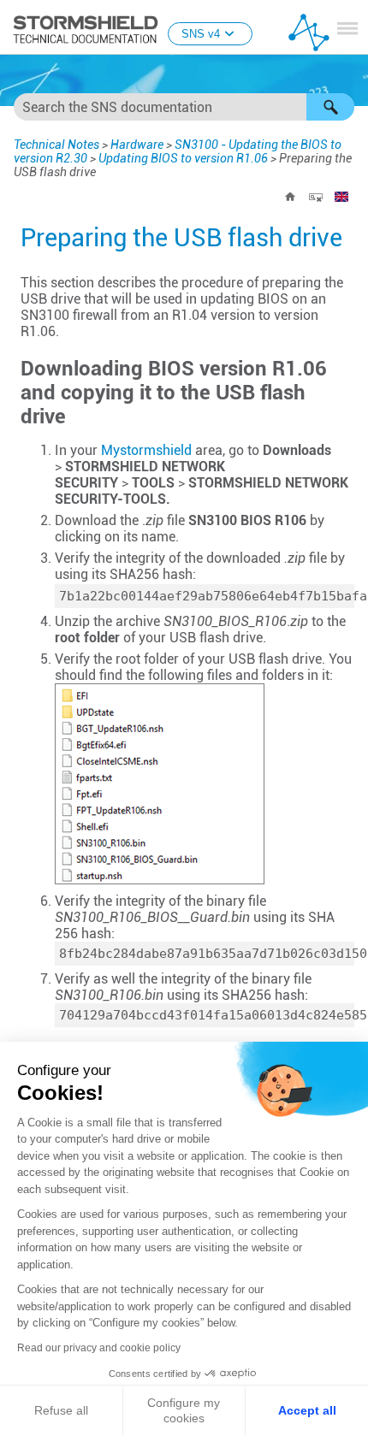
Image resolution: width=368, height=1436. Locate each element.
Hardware (136, 144)
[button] (330, 107)
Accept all (307, 1410)
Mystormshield (146, 450)
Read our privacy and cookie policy (99, 1348)
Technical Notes (56, 144)
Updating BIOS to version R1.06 (183, 158)
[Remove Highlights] (315, 196)
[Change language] (341, 196)
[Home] (290, 196)
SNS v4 (200, 33)
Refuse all (61, 1410)
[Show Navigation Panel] (347, 28)
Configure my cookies (183, 1410)
